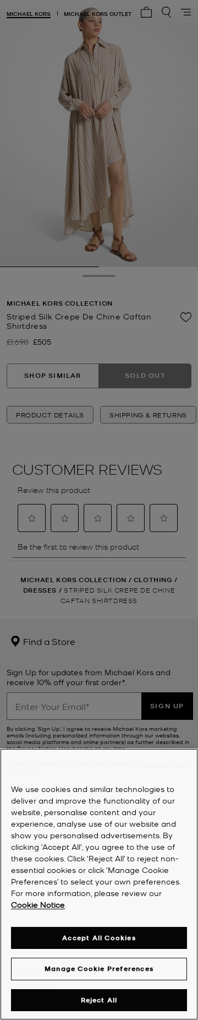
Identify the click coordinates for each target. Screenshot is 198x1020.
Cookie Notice (38, 904)
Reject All (99, 1000)
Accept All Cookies (99, 937)
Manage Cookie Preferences (99, 968)
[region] (99, 884)
